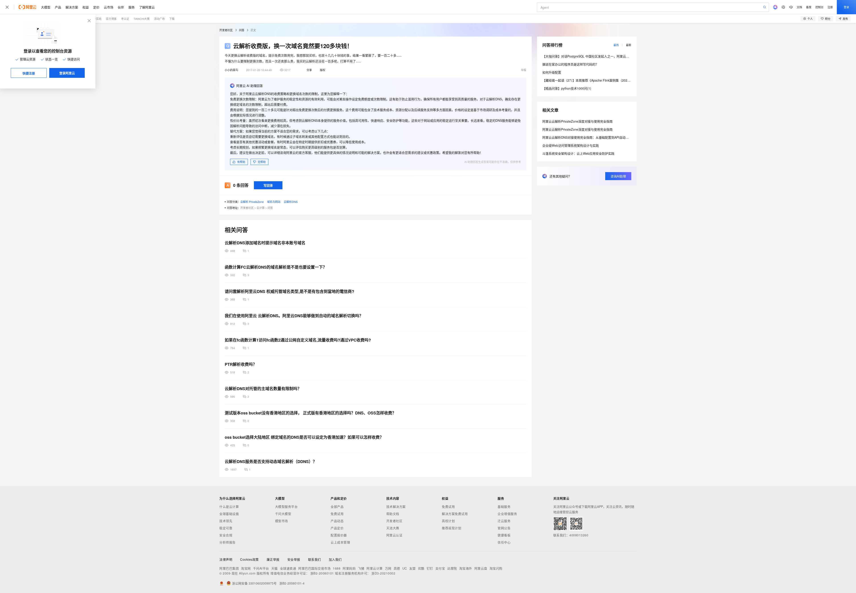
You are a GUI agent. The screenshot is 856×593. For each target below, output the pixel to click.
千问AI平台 (261, 568)
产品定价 (337, 528)
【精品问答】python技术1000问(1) (566, 88)
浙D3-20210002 (383, 573)
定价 (96, 7)
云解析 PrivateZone (252, 202)
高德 (397, 568)
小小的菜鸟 (231, 70)
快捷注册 (29, 73)
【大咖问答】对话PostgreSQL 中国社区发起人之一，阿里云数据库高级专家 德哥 (598, 56)
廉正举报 (273, 559)
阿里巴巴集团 (229, 568)
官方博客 (111, 19)
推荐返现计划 (451, 528)
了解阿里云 (147, 7)
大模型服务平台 (286, 506)
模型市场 (281, 521)
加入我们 (335, 559)
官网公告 (504, 528)
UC (404, 568)
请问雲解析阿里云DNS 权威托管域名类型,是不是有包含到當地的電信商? (289, 291)
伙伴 (121, 7)
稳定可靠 (225, 528)
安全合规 (225, 535)
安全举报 (293, 559)
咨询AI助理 (618, 176)
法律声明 (225, 559)
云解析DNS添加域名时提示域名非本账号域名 (265, 243)
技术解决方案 (396, 506)
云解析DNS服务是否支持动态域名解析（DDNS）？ (271, 461)
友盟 (412, 568)
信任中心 (504, 542)
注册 (830, 7)
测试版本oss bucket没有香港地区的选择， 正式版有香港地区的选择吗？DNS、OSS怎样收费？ (310, 413)
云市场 (108, 7)
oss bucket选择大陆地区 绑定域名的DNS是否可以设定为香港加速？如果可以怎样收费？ (304, 437)
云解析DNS (291, 202)
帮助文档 (392, 513)
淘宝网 (246, 568)
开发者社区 (226, 30)
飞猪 (361, 568)
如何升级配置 (551, 72)
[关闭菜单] (7, 7)
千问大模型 (283, 513)
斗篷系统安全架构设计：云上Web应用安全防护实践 (578, 153)
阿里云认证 (394, 535)
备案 (808, 7)
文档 (799, 7)
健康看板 (504, 535)
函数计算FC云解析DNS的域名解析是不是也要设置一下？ (276, 267)
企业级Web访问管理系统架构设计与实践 (570, 145)
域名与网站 (273, 202)
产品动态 (337, 521)
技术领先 (225, 521)
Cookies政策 (249, 559)
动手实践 (96, 19)
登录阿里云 (67, 73)
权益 (85, 7)
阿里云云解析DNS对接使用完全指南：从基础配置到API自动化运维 (588, 137)
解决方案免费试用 (455, 513)
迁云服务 (504, 521)
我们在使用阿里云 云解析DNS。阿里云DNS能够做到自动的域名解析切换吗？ (294, 316)
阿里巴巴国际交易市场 (314, 568)
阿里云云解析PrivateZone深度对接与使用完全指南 (577, 121)
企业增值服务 (507, 513)
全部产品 (337, 506)
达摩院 (452, 568)
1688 (336, 568)
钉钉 (430, 568)
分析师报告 (227, 542)
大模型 (45, 7)
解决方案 (72, 7)
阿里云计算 (374, 568)
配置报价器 (339, 535)
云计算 (261, 208)
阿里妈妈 (349, 568)
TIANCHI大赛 (142, 19)
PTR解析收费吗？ (241, 364)
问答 (241, 30)
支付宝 (440, 568)
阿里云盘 (480, 568)
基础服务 (504, 506)
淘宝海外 (465, 568)
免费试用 (337, 513)
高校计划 (448, 521)
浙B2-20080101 (322, 573)
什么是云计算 (229, 506)
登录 (846, 7)
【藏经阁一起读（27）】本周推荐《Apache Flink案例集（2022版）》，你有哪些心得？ (601, 80)
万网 (388, 568)
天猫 (274, 568)
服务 (131, 7)
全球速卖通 (288, 568)
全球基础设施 (229, 513)
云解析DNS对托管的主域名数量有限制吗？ (263, 388)
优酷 (421, 568)
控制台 (819, 7)
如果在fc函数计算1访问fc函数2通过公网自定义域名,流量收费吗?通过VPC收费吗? (298, 340)
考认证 (125, 19)
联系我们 (314, 559)
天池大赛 (392, 528)
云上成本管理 (340, 542)
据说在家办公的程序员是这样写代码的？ (570, 64)
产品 (58, 7)
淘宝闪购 (496, 568)
